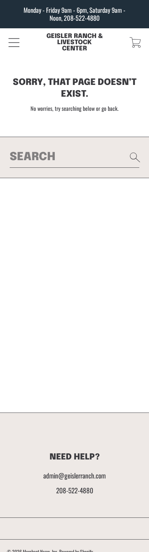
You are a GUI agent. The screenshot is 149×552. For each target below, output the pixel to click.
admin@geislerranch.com (74, 476)
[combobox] (75, 157)
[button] (14, 42)
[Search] (135, 157)
